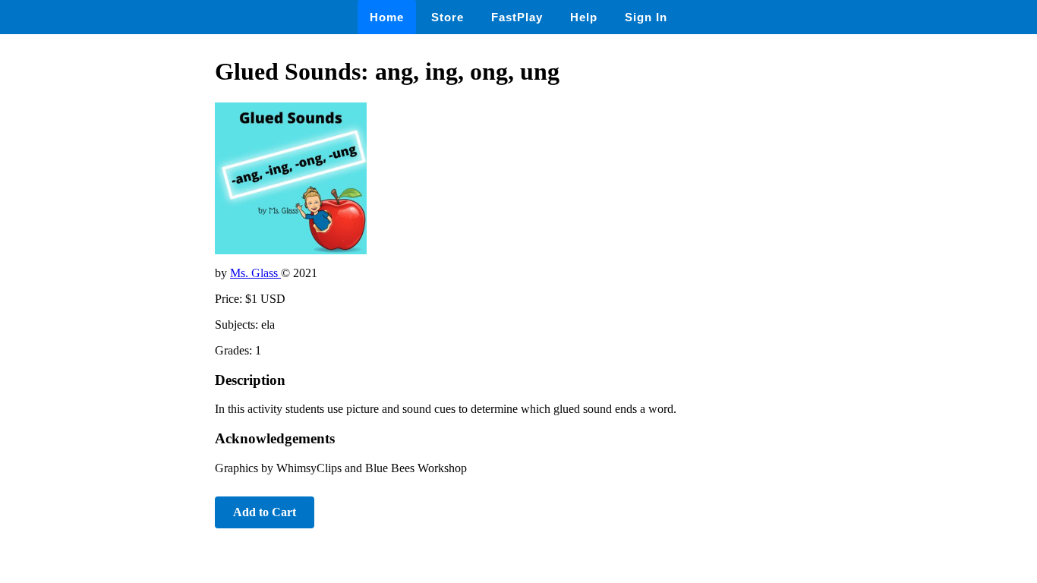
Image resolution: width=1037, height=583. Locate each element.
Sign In (646, 17)
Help (583, 17)
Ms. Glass (255, 272)
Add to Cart (264, 512)
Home (387, 17)
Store (447, 17)
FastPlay (517, 17)
